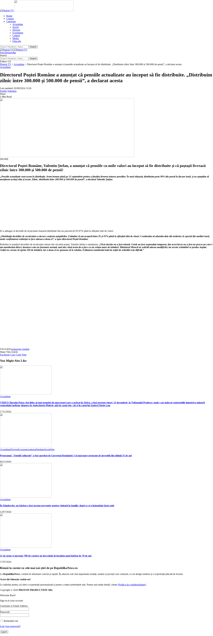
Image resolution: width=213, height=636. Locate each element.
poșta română (22, 349)
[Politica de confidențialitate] (132, 584)
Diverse (14, 449)
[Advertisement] (93, 205)
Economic (23, 449)
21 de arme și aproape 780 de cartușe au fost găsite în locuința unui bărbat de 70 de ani (45, 555)
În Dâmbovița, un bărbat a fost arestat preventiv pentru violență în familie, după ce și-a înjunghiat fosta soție (57, 505)
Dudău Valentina (8, 91)
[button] (8, 52)
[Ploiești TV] (13, 49)
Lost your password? (10, 626)
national (32, 449)
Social (47, 449)
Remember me (10, 621)
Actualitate (5, 67)
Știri (52, 449)
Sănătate (40, 449)
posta (13, 349)
